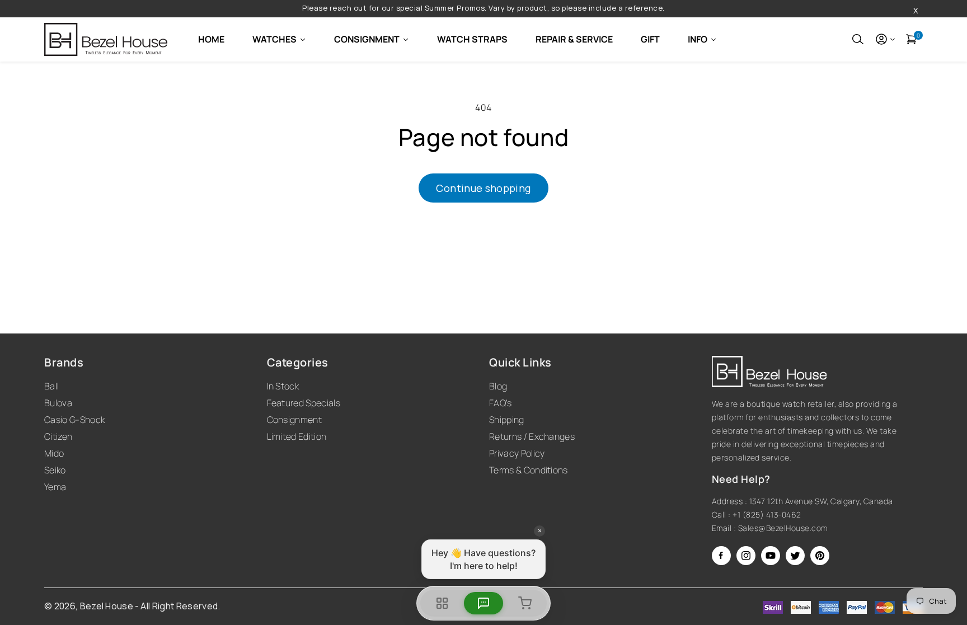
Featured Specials (303, 403)
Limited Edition (297, 436)
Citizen (58, 436)
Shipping (506, 419)
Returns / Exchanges (532, 436)
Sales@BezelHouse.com (783, 528)
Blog (498, 386)
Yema (55, 487)
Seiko (55, 470)
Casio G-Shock (74, 419)
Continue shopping (483, 188)
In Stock (283, 386)
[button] (858, 39)
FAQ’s (500, 403)
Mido (54, 453)
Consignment (294, 419)
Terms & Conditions (528, 470)
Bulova (58, 403)
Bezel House (107, 606)
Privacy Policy (516, 453)
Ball (51, 386)
